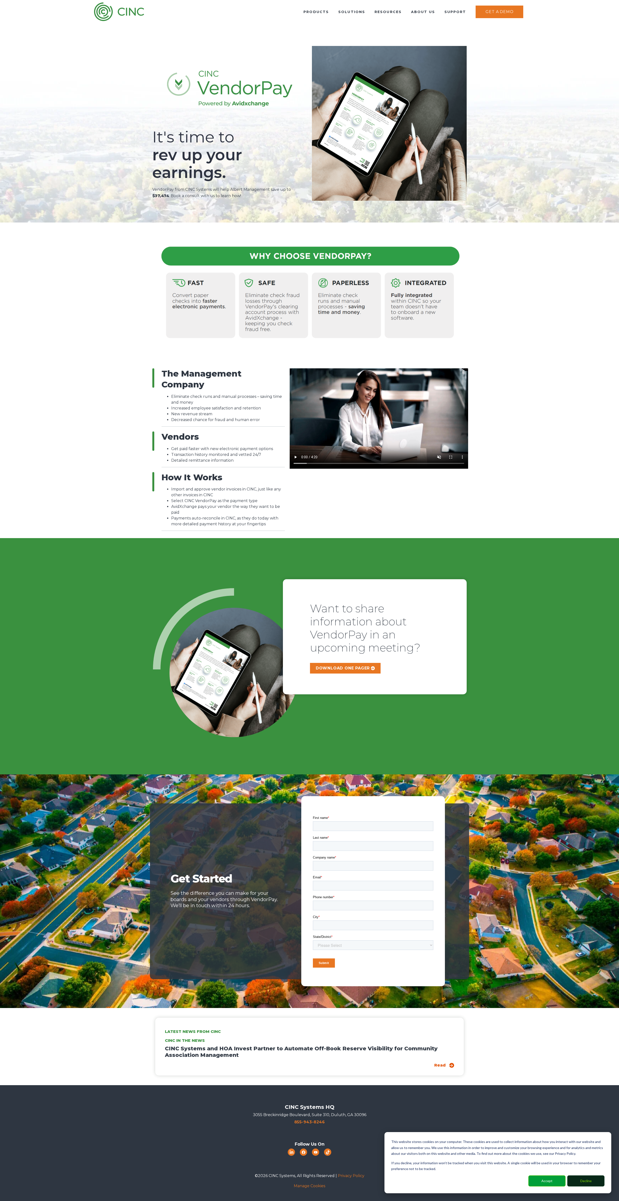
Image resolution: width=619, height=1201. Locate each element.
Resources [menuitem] (388, 12)
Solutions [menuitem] (351, 12)
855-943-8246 (309, 1122)
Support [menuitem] (455, 12)
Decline (586, 1181)
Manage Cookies (309, 1186)
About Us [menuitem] (423, 12)
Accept (547, 1181)
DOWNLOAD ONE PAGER (343, 668)
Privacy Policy (351, 1175)
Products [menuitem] (316, 12)
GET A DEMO (499, 11)
